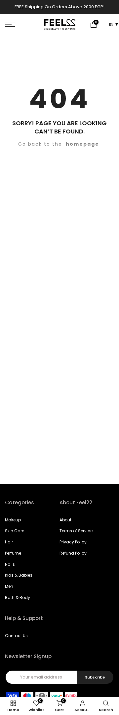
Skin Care (14, 531)
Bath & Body (17, 597)
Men (9, 586)
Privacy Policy (73, 542)
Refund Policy (73, 553)
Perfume (13, 553)
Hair (9, 542)
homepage (82, 144)
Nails (10, 564)
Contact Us (16, 635)
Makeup (13, 520)
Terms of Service (76, 531)
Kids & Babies (18, 575)
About (65, 520)
